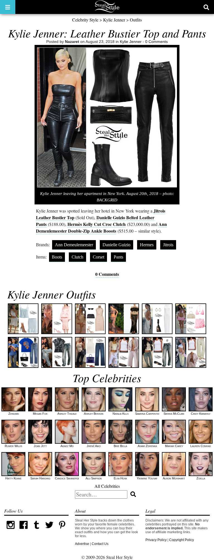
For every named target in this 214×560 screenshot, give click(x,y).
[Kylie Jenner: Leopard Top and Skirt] (123, 319)
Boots (57, 257)
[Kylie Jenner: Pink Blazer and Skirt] (56, 319)
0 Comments (156, 41)
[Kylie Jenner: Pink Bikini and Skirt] (190, 319)
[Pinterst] (62, 530)
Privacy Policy (156, 540)
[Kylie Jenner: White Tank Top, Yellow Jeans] (190, 352)
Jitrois (168, 244)
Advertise (82, 544)
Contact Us (100, 544)
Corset (98, 257)
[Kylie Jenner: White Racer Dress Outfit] (157, 319)
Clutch (77, 257)
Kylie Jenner (114, 20)
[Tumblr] (36, 530)
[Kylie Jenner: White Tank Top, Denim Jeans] (157, 352)
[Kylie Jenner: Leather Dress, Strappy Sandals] (90, 319)
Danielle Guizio (116, 244)
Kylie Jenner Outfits (51, 293)
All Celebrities (107, 486)
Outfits (136, 20)
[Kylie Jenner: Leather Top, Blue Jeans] (56, 352)
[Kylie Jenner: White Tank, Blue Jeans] (90, 352)
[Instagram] (10, 530)
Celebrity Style (85, 20)
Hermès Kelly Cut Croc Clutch (96, 224)
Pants (118, 257)
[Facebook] (23, 530)
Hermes (147, 244)
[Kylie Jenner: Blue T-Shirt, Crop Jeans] (23, 352)
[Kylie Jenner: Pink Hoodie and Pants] (123, 352)
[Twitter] (49, 530)
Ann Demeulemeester (74, 244)
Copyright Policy (181, 540)
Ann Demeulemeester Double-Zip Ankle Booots (101, 227)
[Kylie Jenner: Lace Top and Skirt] (23, 319)
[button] (7, 7)
